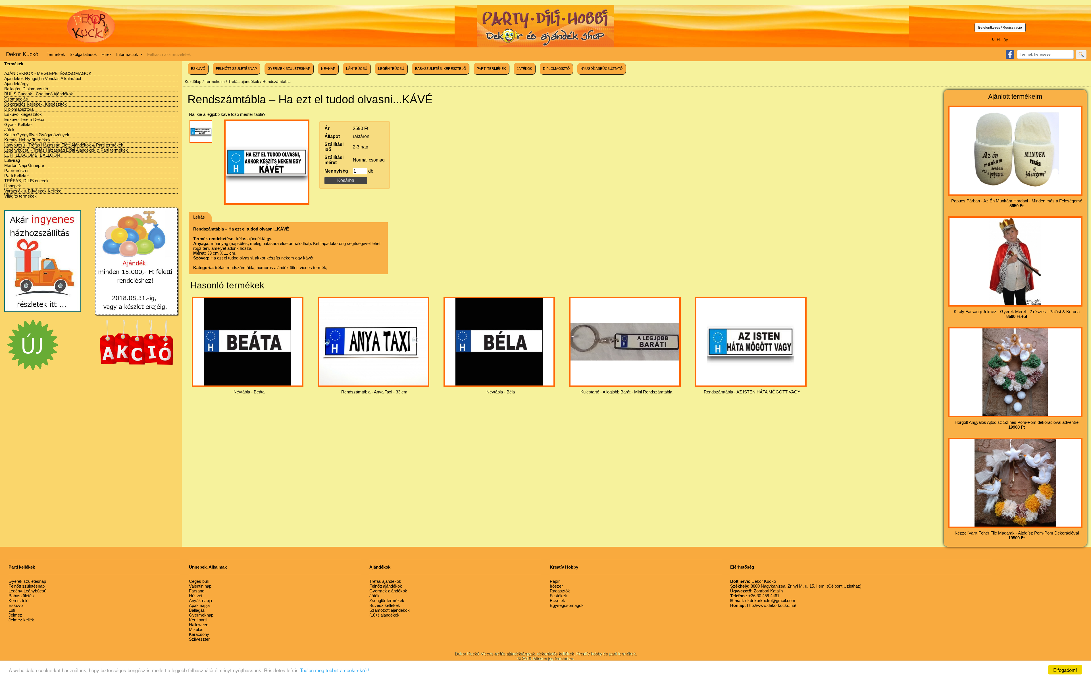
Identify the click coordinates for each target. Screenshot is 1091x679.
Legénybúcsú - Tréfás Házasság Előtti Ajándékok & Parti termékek (66, 150)
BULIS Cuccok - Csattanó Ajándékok (38, 93)
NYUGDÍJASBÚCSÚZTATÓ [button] (601, 69)
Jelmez (15, 615)
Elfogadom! (1065, 669)
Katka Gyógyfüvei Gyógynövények (36, 134)
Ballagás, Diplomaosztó (26, 88)
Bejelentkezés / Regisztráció (1000, 28)
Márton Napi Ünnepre (24, 165)
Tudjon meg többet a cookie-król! (334, 670)
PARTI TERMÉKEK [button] (491, 69)
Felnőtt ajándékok (385, 586)
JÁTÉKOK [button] (524, 69)
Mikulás (196, 629)
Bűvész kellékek (384, 605)
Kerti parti (198, 619)
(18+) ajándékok (384, 615)
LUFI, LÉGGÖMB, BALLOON (32, 155)
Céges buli (199, 581)
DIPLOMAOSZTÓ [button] (556, 69)
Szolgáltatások (83, 54)
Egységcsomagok (567, 605)
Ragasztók (560, 590)
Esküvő (16, 605)
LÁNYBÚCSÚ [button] (356, 69)
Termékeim (215, 81)
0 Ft (998, 39)
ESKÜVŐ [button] (198, 69)
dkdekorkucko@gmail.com (762, 600)
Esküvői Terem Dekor (24, 119)
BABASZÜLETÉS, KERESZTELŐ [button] (440, 69)
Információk (127, 54)
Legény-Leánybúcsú (27, 590)
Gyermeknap (201, 615)
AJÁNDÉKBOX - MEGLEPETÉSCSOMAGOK (47, 73)
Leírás (199, 217)
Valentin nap (200, 586)
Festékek (558, 595)
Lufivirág (12, 160)
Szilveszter (199, 639)
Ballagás (197, 610)
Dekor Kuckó (22, 54)
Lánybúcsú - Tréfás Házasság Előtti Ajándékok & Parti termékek (63, 144)
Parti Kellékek (17, 175)
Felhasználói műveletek (169, 54)
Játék (9, 129)
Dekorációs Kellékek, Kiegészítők (35, 104)
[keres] (1081, 54)
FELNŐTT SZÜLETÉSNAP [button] (236, 69)
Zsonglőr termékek (386, 600)
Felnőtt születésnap (27, 586)
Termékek (56, 54)
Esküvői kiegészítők (23, 114)
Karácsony (199, 634)
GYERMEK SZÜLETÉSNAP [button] (289, 69)
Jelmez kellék (21, 619)
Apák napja (199, 605)
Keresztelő (18, 600)
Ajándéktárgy (16, 83)
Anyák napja (200, 600)
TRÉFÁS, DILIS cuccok (26, 180)
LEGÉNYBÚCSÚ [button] (391, 69)
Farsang (196, 590)
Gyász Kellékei (18, 124)
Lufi (12, 610)
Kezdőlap (193, 81)
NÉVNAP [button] (328, 69)
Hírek (106, 54)
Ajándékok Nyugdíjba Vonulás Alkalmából (42, 78)
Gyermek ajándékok (388, 590)
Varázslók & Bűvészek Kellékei (33, 190)
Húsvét (195, 595)
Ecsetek (557, 600)
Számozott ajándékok (389, 610)
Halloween (198, 624)
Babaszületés (21, 595)
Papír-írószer (16, 170)
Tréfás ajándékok (243, 81)
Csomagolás (16, 99)
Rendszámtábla (277, 81)
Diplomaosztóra (19, 109)
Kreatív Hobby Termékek (27, 139)
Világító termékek (20, 196)
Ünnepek (12, 185)
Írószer (556, 586)
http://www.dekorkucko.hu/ (763, 605)
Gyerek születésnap (27, 581)
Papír (555, 581)
